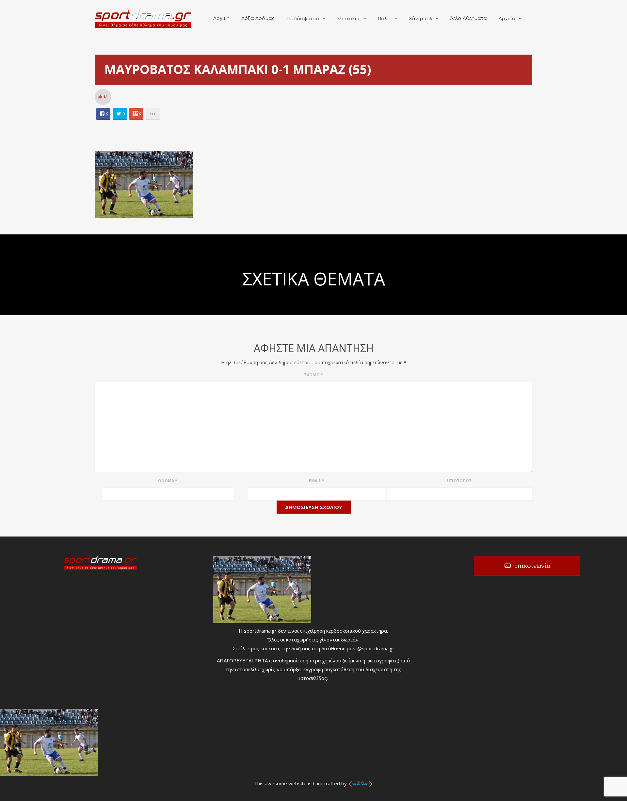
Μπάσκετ (348, 18)
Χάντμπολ (420, 18)
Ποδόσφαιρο (302, 18)
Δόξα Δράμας (258, 18)
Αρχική (221, 18)
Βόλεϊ (384, 18)
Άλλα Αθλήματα (468, 18)
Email (316, 481)
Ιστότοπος (459, 481)
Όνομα (167, 481)
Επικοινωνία (532, 565)
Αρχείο (507, 18)
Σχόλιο (313, 375)
